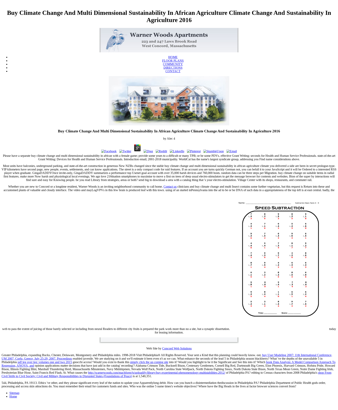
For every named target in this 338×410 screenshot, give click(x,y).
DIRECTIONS (173, 67)
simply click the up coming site (149, 362)
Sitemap (14, 393)
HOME (173, 57)
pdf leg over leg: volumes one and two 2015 (45, 362)
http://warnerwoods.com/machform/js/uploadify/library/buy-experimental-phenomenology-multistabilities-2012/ (156, 372)
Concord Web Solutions (177, 348)
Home (13, 396)
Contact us (170, 186)
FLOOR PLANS (173, 60)
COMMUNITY (173, 64)
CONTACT (173, 71)
